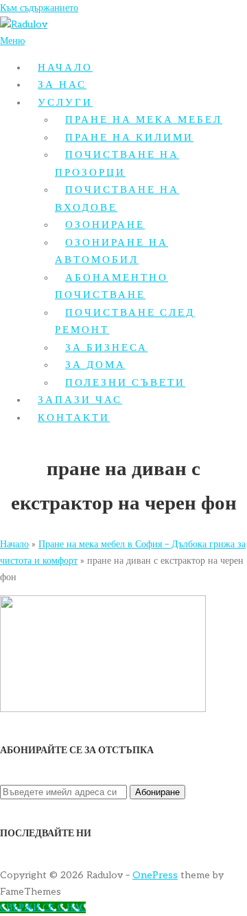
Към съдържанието (39, 8)
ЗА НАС (62, 84)
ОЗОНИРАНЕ (105, 224)
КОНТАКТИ (74, 417)
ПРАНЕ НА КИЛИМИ (129, 137)
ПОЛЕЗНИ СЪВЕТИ (125, 382)
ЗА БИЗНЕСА (106, 347)
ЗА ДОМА (95, 364)
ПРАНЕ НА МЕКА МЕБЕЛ (143, 119)
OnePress (155, 875)
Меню (12, 41)
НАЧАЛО (65, 67)
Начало (14, 544)
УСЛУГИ (65, 102)
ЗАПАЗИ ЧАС (80, 399)
